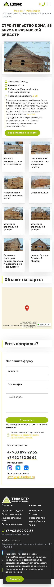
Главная (18, 10)
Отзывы (33, 514)
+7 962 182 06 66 (22, 457)
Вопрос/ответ (36, 510)
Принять (15, 579)
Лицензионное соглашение (28, 323)
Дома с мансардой (12, 514)
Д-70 (35, 96)
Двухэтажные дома (12, 524)
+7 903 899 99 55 (22, 452)
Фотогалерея (33, 10)
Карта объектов (37, 521)
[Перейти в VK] (26, 469)
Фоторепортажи (37, 518)
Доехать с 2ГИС (45, 324)
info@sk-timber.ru (21, 477)
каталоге (31, 114)
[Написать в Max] (9, 469)
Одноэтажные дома (12, 510)
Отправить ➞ (27, 420)
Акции (32, 525)
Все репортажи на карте (22, 132)
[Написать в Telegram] (18, 469)
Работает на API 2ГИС (29, 322)
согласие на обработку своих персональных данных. (25, 436)
